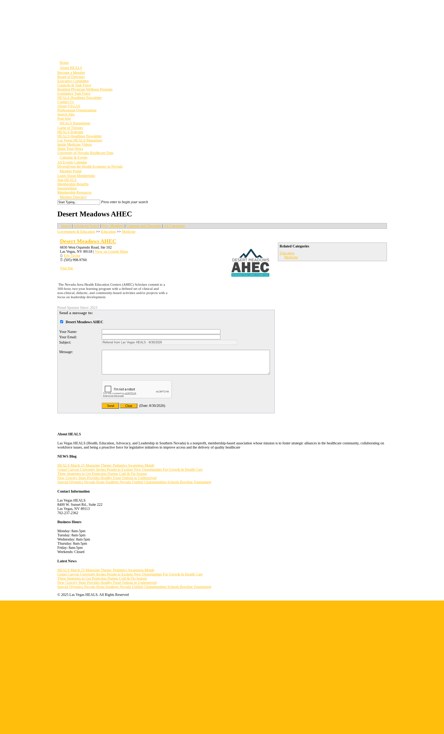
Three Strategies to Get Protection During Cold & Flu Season (102, 474)
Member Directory (13, 732)
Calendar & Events (14, 694)
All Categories (174, 226)
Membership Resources (17, 728)
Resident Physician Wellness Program (84, 89)
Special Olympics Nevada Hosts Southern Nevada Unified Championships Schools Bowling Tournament (134, 482)
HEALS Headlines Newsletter (79, 98)
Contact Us (65, 102)
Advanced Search (86, 226)
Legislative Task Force (73, 93)
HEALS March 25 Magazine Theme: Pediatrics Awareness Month (105, 465)
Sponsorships (67, 188)
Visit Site (66, 268)
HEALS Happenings (15, 661)
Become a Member (71, 73)
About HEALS (11, 607)
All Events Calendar (72, 162)
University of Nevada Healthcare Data (28, 690)
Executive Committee (73, 81)
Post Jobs (7, 657)
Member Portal (11, 707)
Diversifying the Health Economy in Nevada (90, 166)
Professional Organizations (76, 110)
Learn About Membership (76, 176)
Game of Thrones (70, 128)
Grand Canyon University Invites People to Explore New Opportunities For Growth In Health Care (130, 469)
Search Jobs (66, 114)
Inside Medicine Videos (74, 144)
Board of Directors (71, 77)
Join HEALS (67, 180)
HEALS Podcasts (70, 132)
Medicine (291, 257)
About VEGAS (68, 106)
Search (66, 226)
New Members (113, 226)
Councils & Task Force (74, 85)
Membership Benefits (73, 184)
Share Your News (70, 149)
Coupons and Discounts (143, 226)
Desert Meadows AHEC (88, 241)
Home (4, 602)
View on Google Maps (111, 251)
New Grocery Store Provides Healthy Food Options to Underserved (107, 478)
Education (287, 253)
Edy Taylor (72, 256)
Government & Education (76, 232)
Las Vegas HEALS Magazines (79, 140)
